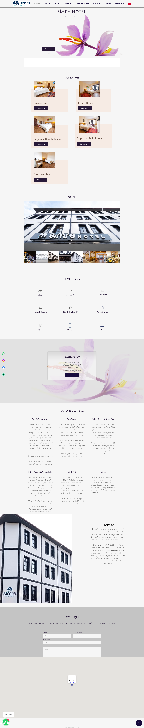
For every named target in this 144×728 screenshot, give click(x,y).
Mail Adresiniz (78, 632)
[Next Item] (116, 226)
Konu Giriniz (46, 639)
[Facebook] (3, 367)
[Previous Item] (27, 226)
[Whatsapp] (3, 353)
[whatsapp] (139, 723)
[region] (50, 96)
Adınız (45, 632)
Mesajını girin (47, 646)
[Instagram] (3, 360)
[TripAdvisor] (3, 374)
